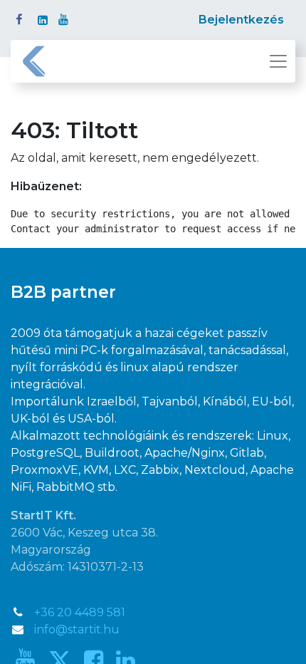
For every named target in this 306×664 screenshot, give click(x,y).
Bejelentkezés (241, 19)
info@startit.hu (77, 629)
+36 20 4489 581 (79, 612)
